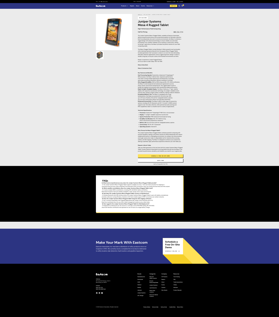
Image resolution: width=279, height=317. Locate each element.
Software (175, 287)
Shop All (140, 14)
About (137, 6)
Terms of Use (164, 307)
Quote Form (160, 160)
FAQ (174, 279)
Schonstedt (140, 279)
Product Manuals (177, 290)
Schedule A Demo (171, 1)
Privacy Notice (146, 307)
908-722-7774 (104, 1)
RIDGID (139, 287)
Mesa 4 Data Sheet (143, 65)
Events (143, 6)
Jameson (139, 290)
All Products (164, 276)
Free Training (176, 276)
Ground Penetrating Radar (153, 281)
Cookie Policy (172, 307)
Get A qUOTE (180, 1)
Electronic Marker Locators (153, 295)
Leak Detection (153, 287)
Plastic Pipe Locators (152, 291)
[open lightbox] (100, 55)
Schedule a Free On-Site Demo (160, 156)
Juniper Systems (141, 292)
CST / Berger (140, 295)
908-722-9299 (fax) (101, 289)
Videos (175, 284)
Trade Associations (178, 282)
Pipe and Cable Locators (153, 277)
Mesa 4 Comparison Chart (145, 68)
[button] (124, 6)
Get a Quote (164, 290)
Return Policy (180, 307)
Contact (173, 6)
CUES (138, 282)
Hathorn (139, 284)
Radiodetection (141, 276)
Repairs (132, 6)
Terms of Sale (155, 307)
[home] (100, 6)
